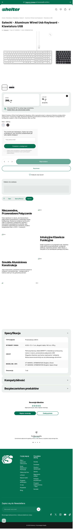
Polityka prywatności (37, 479)
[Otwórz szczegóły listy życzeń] (61, 9)
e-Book (22, 475)
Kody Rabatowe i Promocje (23, 467)
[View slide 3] (37, 442)
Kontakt (36, 489)
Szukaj (36, 462)
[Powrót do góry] (4, 199)
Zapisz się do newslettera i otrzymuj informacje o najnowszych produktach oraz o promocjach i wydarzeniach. (19, 152)
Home (3, 18)
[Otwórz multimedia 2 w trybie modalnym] (50, 34)
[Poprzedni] (3, 2)
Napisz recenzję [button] (25, 413)
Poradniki (23, 487)
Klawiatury (9, 18)
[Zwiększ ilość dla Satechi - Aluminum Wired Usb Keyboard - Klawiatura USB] (12, 161)
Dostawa (36, 464)
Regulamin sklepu (37, 475)
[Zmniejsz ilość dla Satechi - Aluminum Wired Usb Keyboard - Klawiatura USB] (4, 161)
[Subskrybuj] (38, 509)
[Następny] (70, 2)
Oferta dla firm (24, 472)
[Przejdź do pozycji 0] (4, 87)
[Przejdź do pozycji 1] (11, 87)
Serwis (36, 471)
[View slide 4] (40, 442)
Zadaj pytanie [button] (47, 413)
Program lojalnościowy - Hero (38, 484)
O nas (22, 485)
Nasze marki (24, 478)
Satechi (6, 30)
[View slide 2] (35, 442)
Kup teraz (36, 168)
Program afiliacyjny (23, 481)
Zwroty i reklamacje (37, 468)
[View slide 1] (33, 442)
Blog (21, 490)
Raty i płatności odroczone (23, 461)
